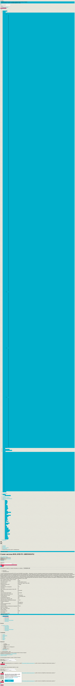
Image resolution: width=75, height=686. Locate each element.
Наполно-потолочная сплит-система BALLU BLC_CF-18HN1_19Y (21, 437)
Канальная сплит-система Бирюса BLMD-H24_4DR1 (19, 379)
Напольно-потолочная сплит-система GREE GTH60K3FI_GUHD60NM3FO (23, 416)
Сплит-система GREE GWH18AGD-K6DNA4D (18, 104)
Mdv (5, 456)
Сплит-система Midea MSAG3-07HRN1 (16, 74)
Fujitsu (6, 455)
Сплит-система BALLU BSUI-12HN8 (16, 21)
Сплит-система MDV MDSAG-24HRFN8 (17, 126)
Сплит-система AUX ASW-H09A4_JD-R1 (17, 68)
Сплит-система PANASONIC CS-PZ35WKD (17, 151)
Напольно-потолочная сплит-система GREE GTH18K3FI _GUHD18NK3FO (23, 412)
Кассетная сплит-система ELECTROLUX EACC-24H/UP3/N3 (20, 314)
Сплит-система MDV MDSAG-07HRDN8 (17, 118)
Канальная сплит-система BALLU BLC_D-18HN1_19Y (19, 387)
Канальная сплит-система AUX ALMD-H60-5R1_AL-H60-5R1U (21, 356)
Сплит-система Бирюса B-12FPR (15, 249)
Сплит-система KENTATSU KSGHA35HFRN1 (18, 52)
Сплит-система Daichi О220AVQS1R (16, 210)
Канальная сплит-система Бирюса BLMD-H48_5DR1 (19, 383)
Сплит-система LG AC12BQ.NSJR (15, 209)
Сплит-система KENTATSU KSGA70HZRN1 (17, 201)
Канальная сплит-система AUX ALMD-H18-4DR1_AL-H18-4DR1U (22, 357)
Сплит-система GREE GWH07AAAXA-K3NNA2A (18, 84)
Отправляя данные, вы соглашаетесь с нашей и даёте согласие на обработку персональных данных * (28, 672)
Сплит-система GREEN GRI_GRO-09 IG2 (17, 188)
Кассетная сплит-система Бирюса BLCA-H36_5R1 (18, 321)
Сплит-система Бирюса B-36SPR (15, 290)
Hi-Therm (6, 473)
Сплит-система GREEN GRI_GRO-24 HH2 (17, 182)
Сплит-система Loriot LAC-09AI (15, 183)
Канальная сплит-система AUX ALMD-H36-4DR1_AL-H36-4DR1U (22, 359)
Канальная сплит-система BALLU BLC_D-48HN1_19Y (19, 390)
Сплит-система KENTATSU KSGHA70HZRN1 (18, 59)
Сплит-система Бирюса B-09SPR (15, 285)
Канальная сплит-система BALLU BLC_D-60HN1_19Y (19, 391)
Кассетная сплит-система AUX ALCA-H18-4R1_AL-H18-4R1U (21, 298)
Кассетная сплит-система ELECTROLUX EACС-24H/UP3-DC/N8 (21, 327)
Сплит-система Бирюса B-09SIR (15, 244)
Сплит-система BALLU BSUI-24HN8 (16, 23)
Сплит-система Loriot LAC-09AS (15, 167)
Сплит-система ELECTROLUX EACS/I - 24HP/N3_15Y (19, 269)
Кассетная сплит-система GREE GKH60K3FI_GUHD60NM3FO (21, 312)
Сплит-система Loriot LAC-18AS (15, 171)
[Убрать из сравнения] (3, 566)
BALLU (6, 463)
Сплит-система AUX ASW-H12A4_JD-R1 (17, 69)
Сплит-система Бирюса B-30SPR (15, 289)
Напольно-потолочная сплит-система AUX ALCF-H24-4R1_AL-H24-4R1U (23, 404)
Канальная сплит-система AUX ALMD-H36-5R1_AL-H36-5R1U (21, 354)
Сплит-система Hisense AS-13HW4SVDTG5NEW (18, 219)
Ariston (6, 461)
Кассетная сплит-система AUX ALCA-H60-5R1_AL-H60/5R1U (21, 302)
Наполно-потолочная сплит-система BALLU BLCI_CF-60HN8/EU (21, 446)
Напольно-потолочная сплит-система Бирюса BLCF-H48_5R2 (21, 423)
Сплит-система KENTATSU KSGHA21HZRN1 (18, 55)
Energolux (6, 468)
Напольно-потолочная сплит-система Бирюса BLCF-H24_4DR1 (21, 429)
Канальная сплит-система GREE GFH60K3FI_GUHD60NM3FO (21, 366)
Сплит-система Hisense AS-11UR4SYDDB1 (17, 235)
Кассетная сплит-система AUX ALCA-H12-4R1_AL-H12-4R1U (21, 297)
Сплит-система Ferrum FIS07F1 (15, 255)
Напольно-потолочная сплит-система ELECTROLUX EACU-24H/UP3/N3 (23, 420)
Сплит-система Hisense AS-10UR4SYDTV (17, 229)
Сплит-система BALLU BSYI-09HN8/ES (17, 223)
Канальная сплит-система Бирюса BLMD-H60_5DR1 (19, 385)
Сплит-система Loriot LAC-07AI (15, 181)
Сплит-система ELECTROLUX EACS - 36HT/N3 (18, 19)
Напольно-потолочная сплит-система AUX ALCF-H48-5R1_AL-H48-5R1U (23, 406)
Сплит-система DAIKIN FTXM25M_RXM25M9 (18, 61)
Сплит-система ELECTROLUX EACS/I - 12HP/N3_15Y (19, 266)
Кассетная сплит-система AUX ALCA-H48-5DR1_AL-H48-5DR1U (21, 306)
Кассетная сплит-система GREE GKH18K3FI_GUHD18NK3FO (21, 308)
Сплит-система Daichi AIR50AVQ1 (15, 119)
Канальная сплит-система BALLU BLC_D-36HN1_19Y (19, 389)
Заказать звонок (3, 8)
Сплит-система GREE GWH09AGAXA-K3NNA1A (18, 90)
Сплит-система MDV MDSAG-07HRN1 (16, 108)
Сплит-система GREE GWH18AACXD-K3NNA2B (18, 87)
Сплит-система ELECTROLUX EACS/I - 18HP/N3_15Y (19, 267)
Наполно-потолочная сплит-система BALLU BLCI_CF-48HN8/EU (21, 445)
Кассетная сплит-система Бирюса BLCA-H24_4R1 (18, 319)
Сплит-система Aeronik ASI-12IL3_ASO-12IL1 (18, 174)
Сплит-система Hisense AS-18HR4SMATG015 (17, 220)
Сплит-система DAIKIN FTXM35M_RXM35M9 (18, 62)
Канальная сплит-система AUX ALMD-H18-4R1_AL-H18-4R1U (21, 352)
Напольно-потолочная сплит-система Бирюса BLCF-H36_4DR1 (21, 431)
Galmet (6, 469)
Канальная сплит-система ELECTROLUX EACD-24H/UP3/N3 (21, 370)
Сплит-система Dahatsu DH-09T (15, 41)
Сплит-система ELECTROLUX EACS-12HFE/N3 (18, 262)
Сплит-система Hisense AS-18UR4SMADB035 (18, 237)
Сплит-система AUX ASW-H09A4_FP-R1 (17, 135)
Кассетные (7, 618)
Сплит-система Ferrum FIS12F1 (15, 257)
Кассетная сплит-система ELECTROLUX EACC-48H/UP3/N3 (20, 318)
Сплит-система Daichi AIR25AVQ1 (15, 115)
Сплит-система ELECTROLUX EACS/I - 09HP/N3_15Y (19, 265)
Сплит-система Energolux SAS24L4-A (16, 206)
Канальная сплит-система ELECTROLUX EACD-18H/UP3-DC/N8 (21, 378)
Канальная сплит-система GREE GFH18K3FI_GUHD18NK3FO (21, 362)
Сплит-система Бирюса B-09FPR (15, 248)
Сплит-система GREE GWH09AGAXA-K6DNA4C (18, 100)
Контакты (4, 491)
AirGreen (6, 460)
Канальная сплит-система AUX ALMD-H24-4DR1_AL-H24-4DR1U (22, 358)
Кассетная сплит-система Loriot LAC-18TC (17, 292)
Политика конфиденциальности (6, 654)
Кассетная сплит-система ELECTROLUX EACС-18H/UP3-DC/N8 (21, 325)
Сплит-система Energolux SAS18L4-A (16, 205)
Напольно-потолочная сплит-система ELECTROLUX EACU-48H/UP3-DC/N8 (24, 434)
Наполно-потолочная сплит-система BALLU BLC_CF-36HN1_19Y (21, 439)
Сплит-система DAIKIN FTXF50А (15, 281)
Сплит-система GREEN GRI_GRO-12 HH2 (17, 179)
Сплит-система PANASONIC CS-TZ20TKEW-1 (18, 145)
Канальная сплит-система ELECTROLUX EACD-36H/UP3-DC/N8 (21, 382)
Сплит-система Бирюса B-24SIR (15, 101)
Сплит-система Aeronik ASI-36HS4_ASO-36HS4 (18, 168)
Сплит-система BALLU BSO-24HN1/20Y (17, 243)
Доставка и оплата (6, 449)
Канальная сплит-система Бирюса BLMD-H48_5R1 (18, 373)
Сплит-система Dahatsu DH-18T (15, 43)
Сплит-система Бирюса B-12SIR (15, 245)
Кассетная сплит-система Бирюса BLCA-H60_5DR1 (19, 336)
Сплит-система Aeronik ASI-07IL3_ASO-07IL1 (18, 170)
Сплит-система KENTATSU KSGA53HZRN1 (17, 200)
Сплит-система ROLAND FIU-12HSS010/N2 (17, 272)
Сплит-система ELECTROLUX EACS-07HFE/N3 (18, 260)
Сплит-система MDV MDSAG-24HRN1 (16, 116)
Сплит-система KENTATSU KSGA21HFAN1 (17, 191)
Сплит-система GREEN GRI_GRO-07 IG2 (17, 187)
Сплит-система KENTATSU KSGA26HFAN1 (17, 193)
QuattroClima (7, 482)
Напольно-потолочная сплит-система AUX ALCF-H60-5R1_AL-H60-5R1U (23, 407)
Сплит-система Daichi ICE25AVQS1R (16, 125)
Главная (4, 545)
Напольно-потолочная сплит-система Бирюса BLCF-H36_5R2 (21, 421)
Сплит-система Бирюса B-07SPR (15, 284)
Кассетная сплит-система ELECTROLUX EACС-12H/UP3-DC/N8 (21, 323)
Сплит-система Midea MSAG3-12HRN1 (16, 76)
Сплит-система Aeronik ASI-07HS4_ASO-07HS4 (18, 160)
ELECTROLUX (8, 467)
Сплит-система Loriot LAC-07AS (15, 165)
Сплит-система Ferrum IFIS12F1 (15, 130)
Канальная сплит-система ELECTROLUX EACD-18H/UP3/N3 (21, 368)
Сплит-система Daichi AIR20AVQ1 (15, 113)
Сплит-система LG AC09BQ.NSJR (15, 208)
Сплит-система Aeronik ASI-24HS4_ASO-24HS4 (18, 164)
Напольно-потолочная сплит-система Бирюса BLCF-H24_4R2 (21, 419)
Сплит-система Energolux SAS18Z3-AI (16, 253)
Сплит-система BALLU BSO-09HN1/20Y (17, 240)
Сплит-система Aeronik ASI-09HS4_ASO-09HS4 (18, 161)
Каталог (4, 546)
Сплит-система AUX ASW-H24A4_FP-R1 (17, 138)
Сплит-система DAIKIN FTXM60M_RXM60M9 (18, 65)
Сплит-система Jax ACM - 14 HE (15, 35)
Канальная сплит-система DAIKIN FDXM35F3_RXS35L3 (20, 349)
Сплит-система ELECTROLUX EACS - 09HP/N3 (18, 273)
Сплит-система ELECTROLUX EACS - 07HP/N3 (18, 271)
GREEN (6, 471)
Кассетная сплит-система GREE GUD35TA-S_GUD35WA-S (20, 322)
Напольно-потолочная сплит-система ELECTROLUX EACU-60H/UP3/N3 (23, 426)
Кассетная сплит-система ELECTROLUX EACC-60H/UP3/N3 (20, 320)
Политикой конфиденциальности (28, 663)
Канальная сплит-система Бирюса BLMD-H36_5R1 (18, 371)
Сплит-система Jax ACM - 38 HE (15, 39)
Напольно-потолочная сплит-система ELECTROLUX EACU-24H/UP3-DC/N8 (24, 430)
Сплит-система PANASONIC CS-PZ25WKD (17, 142)
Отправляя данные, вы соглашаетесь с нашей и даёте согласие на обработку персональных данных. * (29, 663)
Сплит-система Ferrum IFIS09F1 (15, 128)
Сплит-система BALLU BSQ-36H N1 (16, 26)
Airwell (6, 457)
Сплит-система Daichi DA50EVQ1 (15, 109)
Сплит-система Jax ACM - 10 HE (15, 34)
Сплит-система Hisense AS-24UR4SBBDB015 (17, 238)
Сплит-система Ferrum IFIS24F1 (15, 133)
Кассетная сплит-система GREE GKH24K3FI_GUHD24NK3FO (21, 309)
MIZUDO (6, 479)
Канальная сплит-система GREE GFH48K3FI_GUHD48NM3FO (21, 365)
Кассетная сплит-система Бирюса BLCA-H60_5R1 (18, 326)
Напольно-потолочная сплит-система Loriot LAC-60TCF (19, 402)
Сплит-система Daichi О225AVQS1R (16, 211)
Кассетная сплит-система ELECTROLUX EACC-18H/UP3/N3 (20, 313)
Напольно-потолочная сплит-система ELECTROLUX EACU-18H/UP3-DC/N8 (24, 428)
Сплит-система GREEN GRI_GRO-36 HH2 (17, 186)
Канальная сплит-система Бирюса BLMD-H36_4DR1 (19, 381)
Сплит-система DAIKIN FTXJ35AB (16, 158)
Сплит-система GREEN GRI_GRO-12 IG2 (17, 189)
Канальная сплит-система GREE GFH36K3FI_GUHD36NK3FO (21, 364)
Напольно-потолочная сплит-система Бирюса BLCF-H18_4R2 (21, 417)
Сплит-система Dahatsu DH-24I (15, 49)
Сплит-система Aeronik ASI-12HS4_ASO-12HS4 (18, 162)
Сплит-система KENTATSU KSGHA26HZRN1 (18, 56)
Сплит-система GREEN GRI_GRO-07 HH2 (17, 177)
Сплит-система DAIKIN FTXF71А (15, 283)
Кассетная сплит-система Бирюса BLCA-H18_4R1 (18, 317)
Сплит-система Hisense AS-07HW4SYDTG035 (18, 217)
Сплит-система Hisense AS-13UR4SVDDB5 (17, 236)
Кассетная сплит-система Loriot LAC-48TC (17, 295)
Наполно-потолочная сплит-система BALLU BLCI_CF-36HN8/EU (21, 444)
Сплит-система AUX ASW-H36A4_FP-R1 (17, 139)
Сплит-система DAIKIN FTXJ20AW (16, 143)
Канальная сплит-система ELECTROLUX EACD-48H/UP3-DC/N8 (21, 384)
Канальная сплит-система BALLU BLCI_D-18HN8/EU (19, 392)
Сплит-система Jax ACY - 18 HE (15, 31)
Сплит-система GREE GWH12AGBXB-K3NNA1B (18, 92)
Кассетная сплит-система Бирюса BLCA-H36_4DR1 (19, 332)
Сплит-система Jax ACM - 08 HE (15, 33)
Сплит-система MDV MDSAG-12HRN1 (16, 112)
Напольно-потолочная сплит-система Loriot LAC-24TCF (19, 399)
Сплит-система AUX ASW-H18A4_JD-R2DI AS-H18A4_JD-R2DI (21, 144)
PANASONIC (7, 481)
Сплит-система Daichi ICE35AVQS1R (16, 127)
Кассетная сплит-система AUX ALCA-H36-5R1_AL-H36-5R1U (21, 300)
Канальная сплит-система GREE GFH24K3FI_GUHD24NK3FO (21, 363)
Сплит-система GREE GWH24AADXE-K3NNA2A (18, 89)
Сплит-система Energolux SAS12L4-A (16, 204)
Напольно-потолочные (9, 620)
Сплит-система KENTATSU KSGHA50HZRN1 (18, 58)
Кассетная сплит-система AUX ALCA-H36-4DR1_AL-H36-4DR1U (21, 305)
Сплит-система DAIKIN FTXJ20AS (16, 152)
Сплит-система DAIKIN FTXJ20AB (16, 156)
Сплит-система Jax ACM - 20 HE (15, 36)
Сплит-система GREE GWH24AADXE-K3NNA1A (18, 96)
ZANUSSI (7, 489)
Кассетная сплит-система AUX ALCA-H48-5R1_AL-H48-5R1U (21, 301)
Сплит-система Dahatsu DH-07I (15, 45)
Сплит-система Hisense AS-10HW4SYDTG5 (17, 218)
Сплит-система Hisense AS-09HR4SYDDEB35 (18, 215)
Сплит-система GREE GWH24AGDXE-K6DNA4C (18, 106)
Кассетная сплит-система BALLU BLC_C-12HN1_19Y (19, 335)
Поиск (2, 6)
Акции (4, 448)
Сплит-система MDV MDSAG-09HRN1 (16, 110)
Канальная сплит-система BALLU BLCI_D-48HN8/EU (19, 395)
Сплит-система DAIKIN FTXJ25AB (16, 157)
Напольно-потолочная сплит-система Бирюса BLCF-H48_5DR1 (21, 433)
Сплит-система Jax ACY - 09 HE (15, 29)
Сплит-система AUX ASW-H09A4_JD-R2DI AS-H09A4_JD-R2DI (21, 140)
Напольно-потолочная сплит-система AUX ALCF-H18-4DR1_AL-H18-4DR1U (24, 408)
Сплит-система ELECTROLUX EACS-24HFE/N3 (18, 264)
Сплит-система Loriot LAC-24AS (15, 173)
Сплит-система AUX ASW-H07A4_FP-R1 (17, 134)
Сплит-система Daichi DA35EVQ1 (15, 107)
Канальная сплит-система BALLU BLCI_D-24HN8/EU (19, 393)
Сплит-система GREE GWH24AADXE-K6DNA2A (18, 99)
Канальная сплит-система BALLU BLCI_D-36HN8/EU (19, 394)
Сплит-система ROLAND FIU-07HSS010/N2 (17, 268)
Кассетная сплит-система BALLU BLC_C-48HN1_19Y (19, 340)
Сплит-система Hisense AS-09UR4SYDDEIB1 (17, 224)
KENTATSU (5, 635)
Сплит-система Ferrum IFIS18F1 (15, 132)
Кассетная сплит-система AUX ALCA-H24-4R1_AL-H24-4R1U (21, 299)
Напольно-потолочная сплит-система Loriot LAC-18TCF (19, 398)
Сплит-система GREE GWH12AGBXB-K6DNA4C (18, 102)
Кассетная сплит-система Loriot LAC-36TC (17, 294)
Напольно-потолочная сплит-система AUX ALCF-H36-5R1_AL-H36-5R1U (23, 405)
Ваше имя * (2, 659)
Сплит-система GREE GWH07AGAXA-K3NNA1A (18, 88)
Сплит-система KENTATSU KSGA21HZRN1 (17, 197)
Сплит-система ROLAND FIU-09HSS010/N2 (17, 270)
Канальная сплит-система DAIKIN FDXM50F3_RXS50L (19, 350)
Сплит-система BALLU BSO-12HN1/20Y (17, 241)
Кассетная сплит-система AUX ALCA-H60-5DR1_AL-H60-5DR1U (21, 307)
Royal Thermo (7, 485)
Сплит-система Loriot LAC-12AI (15, 185)
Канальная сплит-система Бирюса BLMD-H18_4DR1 (19, 377)
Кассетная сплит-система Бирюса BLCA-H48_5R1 (18, 324)
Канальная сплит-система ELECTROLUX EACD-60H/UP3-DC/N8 (21, 386)
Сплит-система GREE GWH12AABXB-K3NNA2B (18, 86)
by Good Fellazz (14, 653)
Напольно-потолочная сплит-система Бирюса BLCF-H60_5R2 (21, 425)
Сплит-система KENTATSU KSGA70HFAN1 (17, 196)
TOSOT (6, 488)
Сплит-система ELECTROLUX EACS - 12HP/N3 (18, 274)
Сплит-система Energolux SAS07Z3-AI (16, 250)
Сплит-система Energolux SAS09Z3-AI (16, 251)
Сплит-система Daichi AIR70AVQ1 (15, 121)
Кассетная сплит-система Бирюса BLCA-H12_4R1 (18, 315)
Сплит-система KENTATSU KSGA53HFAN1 (17, 195)
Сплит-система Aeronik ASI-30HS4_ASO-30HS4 (18, 166)
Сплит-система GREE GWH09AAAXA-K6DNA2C (18, 93)
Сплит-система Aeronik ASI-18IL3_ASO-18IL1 (18, 175)
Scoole (6, 486)
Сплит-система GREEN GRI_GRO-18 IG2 (17, 190)
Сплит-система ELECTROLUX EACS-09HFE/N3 (18, 261)
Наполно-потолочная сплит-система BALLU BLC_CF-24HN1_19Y (21, 438)
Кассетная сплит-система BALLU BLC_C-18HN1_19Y (19, 337)
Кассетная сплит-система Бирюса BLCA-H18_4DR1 (19, 328)
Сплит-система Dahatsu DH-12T (15, 42)
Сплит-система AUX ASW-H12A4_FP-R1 (17, 136)
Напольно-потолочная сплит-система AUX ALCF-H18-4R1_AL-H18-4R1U (23, 403)
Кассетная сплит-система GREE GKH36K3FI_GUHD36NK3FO (21, 310)
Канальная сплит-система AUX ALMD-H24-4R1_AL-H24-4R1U (21, 353)
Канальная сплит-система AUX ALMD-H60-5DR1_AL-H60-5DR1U (22, 361)
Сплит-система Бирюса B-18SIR (15, 246)
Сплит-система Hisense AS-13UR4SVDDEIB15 (18, 227)
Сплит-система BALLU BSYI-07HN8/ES (17, 222)
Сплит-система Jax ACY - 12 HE (15, 30)
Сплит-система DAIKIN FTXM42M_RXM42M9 (18, 63)
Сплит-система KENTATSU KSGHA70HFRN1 (18, 54)
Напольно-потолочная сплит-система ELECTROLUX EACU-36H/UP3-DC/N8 (24, 432)
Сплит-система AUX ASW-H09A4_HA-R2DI (17, 72)
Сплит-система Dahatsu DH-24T (15, 44)
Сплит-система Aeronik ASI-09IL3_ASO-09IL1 (18, 172)
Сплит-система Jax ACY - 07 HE (15, 28)
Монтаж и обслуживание (7, 450)
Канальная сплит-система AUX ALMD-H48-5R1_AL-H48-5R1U (21, 355)
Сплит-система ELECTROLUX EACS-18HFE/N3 (18, 263)
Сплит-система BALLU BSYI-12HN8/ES (17, 225)
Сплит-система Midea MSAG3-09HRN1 (16, 75)
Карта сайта (5, 649)
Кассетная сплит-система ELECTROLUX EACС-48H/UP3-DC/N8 (21, 331)
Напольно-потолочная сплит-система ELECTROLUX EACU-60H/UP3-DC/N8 (24, 436)
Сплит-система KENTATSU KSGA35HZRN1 (17, 199)
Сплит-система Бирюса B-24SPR (15, 288)
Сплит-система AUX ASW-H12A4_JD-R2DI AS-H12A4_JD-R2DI (21, 141)
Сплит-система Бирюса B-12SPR (15, 286)
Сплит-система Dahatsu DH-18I (15, 48)
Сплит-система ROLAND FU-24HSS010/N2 (17, 18)
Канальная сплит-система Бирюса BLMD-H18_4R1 (18, 367)
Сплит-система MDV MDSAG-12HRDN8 (17, 122)
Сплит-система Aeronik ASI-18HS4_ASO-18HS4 (18, 163)
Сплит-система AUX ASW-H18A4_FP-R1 (17, 137)
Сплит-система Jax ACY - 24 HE (15, 32)
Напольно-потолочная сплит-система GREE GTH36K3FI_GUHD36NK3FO (23, 414)
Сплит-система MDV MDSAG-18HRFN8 (17, 124)
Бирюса (6, 458)
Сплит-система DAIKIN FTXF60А (15, 282)
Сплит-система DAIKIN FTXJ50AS (16, 155)
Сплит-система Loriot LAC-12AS (15, 169)
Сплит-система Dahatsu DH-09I (15, 46)
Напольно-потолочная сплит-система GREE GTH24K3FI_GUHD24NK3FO (23, 413)
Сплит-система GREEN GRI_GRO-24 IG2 (17, 192)
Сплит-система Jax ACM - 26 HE (15, 37)
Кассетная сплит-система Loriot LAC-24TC (17, 293)
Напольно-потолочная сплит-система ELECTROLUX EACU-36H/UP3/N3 (23, 422)
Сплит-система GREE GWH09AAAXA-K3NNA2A (18, 85)
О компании (5, 11)
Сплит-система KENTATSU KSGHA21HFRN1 (18, 50)
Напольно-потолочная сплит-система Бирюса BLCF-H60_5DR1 (21, 435)
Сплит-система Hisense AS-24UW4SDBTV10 (17, 232)
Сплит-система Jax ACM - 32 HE (15, 38)
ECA (6, 466)
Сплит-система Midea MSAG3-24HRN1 (16, 78)
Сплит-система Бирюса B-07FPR (15, 247)
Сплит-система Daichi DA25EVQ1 (15, 105)
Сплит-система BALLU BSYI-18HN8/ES (17, 226)
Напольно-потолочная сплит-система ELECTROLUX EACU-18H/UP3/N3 (23, 418)
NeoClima (6, 480)
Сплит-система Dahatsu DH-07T (15, 40)
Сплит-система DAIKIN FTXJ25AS (16, 153)
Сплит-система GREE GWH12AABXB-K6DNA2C (18, 95)
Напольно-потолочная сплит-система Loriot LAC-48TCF (19, 401)
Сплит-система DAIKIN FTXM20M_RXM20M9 (18, 60)
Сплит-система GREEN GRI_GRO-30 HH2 (17, 184)
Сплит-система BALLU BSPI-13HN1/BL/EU (17, 25)
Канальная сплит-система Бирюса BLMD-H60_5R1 (18, 375)
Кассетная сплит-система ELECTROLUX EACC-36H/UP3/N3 (20, 316)
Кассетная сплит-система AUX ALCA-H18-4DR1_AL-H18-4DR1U (21, 303)
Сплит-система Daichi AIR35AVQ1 (15, 117)
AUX (6, 462)
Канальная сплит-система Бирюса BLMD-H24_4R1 (18, 369)
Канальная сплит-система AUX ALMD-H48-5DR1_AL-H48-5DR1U (22, 360)
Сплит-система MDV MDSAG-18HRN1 (16, 114)
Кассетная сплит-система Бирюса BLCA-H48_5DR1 (19, 334)
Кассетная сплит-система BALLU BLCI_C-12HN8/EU (19, 342)
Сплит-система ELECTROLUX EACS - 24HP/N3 (18, 276)
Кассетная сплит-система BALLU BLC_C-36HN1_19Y (19, 339)
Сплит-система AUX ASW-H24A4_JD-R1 (17, 71)
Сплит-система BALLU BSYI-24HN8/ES (17, 228)
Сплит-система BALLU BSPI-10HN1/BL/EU (17, 24)
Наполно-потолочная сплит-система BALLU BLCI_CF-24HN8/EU (21, 443)
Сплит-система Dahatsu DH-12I (15, 47)
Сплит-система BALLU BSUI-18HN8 (16, 22)
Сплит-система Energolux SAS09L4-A (16, 203)
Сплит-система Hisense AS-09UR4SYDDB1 (17, 234)
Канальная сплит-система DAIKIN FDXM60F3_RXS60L (19, 351)
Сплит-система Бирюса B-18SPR (15, 287)
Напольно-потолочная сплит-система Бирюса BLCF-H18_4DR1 (21, 427)
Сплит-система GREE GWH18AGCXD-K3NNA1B (18, 94)
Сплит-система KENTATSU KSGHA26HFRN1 (18, 51)
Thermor (6, 487)
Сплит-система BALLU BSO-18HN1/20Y (17, 242)
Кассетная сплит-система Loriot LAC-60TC (17, 296)
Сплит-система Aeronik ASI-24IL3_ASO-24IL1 (18, 176)
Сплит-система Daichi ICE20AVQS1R (16, 123)
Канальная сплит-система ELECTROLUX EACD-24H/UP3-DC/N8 (21, 380)
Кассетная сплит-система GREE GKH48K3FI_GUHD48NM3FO (21, 311)
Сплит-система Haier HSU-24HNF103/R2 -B (17, 27)
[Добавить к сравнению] (1, 566)
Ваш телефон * (3, 660)
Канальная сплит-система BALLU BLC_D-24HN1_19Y (19, 388)
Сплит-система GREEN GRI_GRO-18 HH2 (17, 180)
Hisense (6, 453)
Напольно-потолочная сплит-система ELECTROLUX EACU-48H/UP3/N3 (23, 424)
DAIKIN (6, 465)
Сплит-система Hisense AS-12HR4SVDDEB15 (18, 216)
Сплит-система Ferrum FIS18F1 (15, 258)
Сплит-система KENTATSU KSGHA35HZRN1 (18, 57)
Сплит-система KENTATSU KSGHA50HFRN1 (18, 53)
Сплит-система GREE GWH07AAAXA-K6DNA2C (18, 91)
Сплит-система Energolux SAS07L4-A (16, 202)
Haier (6, 472)
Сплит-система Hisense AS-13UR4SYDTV (17, 230)
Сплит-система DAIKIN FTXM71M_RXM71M (18, 66)
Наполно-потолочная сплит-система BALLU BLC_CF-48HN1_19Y (21, 440)
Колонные (9, 447)
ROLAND (7, 483)
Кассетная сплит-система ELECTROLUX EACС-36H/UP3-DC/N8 (21, 329)
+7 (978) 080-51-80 (4, 7)
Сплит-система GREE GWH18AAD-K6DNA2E (18, 97)
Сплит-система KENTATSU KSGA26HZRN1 (17, 198)
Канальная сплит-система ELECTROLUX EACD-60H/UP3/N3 (21, 376)
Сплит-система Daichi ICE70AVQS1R (16, 131)
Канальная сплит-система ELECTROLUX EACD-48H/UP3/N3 (21, 374)
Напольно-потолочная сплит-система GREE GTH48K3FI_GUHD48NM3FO (23, 415)
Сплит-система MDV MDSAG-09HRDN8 (17, 120)
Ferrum (6, 454)
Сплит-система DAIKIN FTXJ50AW (16, 150)
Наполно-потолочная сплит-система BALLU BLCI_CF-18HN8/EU (21, 442)
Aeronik (6, 459)
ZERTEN (6, 490)
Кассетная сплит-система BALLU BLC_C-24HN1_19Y (19, 338)
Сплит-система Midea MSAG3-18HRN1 (16, 77)
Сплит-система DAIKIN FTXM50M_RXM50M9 (18, 64)
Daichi (6, 452)
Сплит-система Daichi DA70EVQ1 (15, 111)
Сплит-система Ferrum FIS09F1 (15, 256)
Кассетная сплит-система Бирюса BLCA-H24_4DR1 (19, 330)
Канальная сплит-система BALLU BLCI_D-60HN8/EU (19, 396)
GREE (6, 470)
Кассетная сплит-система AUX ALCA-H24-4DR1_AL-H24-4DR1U (21, 304)
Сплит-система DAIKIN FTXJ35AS (16, 154)
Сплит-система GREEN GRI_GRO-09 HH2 (17, 178)
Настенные (5, 548)
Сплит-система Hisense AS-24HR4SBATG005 (17, 221)
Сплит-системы (6, 547)
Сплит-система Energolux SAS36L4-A (16, 207)
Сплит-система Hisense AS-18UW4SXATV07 (17, 231)
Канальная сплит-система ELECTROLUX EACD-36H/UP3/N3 (21, 372)
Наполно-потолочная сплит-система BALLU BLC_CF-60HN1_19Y (21, 441)
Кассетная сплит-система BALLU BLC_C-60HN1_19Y (19, 341)
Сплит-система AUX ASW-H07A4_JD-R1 (17, 67)
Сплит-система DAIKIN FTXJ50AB (16, 159)
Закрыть (2, 685)
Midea (6, 478)
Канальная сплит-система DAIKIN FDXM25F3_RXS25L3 (20, 348)
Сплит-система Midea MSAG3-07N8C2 (16, 79)
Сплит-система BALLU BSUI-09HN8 (16, 20)
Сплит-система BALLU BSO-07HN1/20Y (17, 239)
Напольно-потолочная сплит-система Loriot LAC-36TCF (19, 400)
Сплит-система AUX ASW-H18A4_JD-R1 (17, 70)
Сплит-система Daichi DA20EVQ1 (15, 103)
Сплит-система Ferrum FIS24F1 (15, 259)
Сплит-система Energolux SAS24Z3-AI (16, 254)
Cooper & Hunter (8, 464)
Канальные (7, 619)
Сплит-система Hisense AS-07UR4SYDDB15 (17, 233)
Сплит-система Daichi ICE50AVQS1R (16, 129)
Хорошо (9, 680)
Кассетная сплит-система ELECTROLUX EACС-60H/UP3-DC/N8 (21, 333)
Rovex (6, 484)
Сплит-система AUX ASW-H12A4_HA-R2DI (17, 73)
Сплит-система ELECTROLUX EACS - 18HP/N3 (18, 275)
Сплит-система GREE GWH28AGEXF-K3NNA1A (18, 98)
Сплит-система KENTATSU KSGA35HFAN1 (17, 194)
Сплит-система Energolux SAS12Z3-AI (16, 252)
